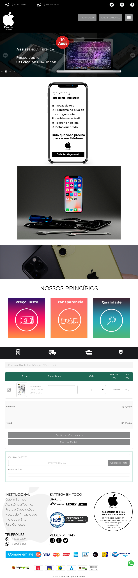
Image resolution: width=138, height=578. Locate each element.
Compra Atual (16, 365)
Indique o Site (15, 519)
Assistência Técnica (19, 504)
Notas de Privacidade (21, 514)
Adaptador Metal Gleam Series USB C (36, 389)
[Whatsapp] (7, 544)
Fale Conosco (15, 524)
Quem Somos (15, 499)
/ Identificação (34, 365)
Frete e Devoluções (19, 509)
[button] (69, 352)
